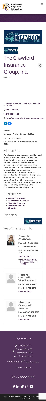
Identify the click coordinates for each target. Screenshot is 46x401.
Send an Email (25, 256)
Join (17, 368)
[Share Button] (40, 65)
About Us (12, 208)
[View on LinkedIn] (5, 125)
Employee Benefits (16, 206)
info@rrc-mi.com (25, 356)
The (20, 368)
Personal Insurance (17, 198)
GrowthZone (28, 399)
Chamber (26, 368)
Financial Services (16, 203)
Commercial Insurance (18, 201)
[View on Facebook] (10, 125)
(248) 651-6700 (25, 346)
